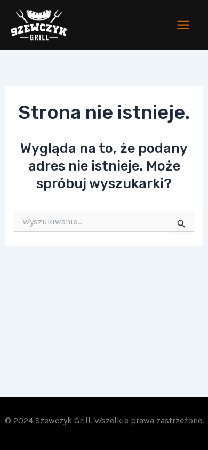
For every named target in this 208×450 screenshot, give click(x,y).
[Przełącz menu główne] (184, 25)
